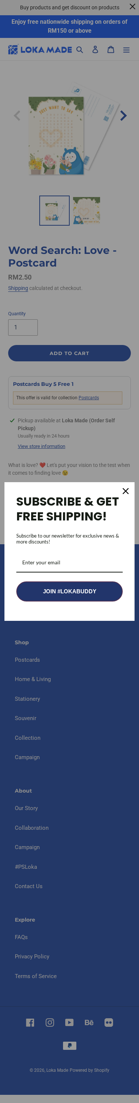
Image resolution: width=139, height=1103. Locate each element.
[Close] (126, 491)
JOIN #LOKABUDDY (69, 591)
